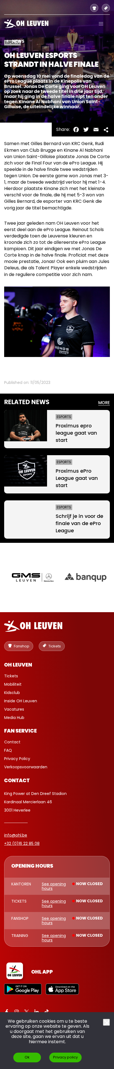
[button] (101, 23)
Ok (27, 1057)
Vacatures (14, 709)
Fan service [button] (20, 731)
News (18, 41)
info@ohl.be (15, 835)
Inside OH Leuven (20, 701)
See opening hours (54, 886)
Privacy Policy (17, 758)
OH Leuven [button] (18, 665)
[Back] (7, 41)
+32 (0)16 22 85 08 (22, 843)
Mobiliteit (13, 684)
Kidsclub (12, 692)
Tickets (11, 676)
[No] (106, 1022)
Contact (12, 742)
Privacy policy (65, 1057)
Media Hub (14, 717)
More (104, 403)
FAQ (8, 750)
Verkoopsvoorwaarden (25, 767)
